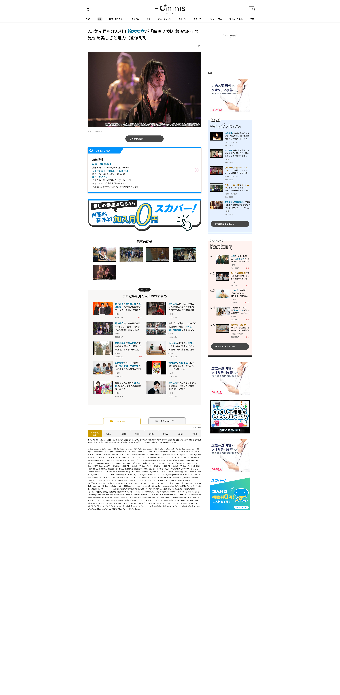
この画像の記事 (136, 138)
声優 (148, 19)
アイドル (135, 19)
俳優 (99, 19)
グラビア (197, 19)
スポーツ (182, 19)
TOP (88, 19)
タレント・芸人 (215, 19)
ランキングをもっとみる (225, 346)
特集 (252, 19)
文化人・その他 (236, 19)
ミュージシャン (164, 19)
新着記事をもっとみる (224, 223)
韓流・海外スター (116, 19)
